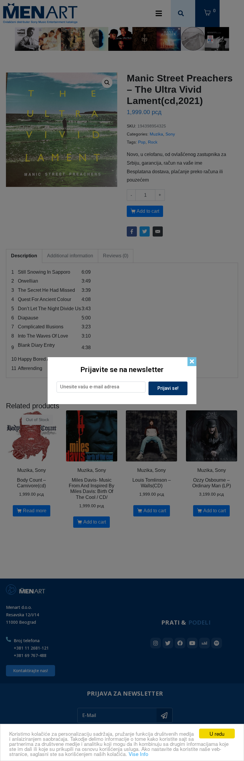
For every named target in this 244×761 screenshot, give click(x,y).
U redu (216, 733)
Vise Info (138, 753)
